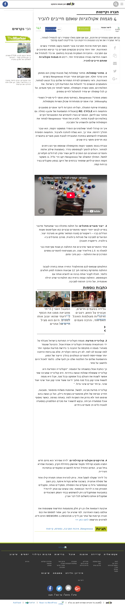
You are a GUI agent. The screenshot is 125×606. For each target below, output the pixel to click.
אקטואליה (111, 554)
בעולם (116, 569)
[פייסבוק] (50, 589)
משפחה (57, 573)
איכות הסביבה (71, 528)
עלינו (75, 595)
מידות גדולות (84, 565)
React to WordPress (48, 602)
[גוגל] (77, 589)
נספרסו (58, 528)
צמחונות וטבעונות (71, 563)
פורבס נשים (97, 565)
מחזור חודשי (61, 565)
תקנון (50, 595)
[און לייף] (62, 547)
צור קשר (58, 595)
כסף (99, 563)
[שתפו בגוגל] (115, 79)
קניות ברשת (84, 563)
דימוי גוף (115, 563)
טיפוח (45, 573)
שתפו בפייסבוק (51, 29)
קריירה (96, 554)
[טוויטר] (59, 589)
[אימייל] (68, 588)
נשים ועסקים (97, 561)
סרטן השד (61, 561)
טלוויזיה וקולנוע (46, 561)
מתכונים (74, 561)
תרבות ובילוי (42, 554)
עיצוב (14, 554)
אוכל (72, 554)
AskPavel (17, 602)
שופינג (49, 565)
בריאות (60, 554)
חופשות (49, 563)
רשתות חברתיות (113, 565)
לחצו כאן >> (82, 519)
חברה (116, 567)
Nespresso (87, 528)
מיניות (27, 561)
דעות (116, 561)
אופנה (84, 554)
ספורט (63, 563)
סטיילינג (85, 561)
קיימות (49, 528)
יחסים (25, 554)
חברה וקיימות (107, 12)
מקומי (116, 571)
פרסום (67, 595)
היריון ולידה (75, 573)
